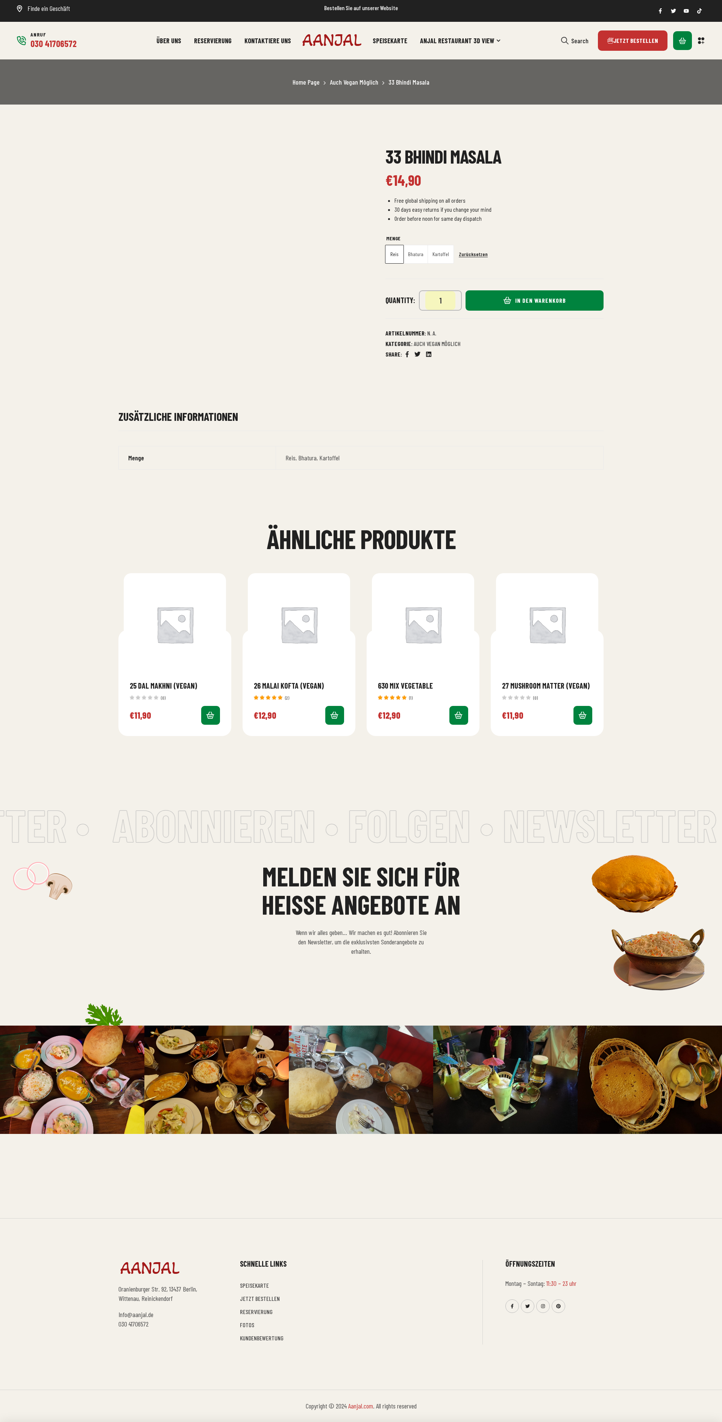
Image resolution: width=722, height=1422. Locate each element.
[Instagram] (543, 1306)
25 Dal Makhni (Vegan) (163, 685)
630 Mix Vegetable (405, 685)
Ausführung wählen (210, 715)
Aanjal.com (360, 1406)
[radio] (394, 254)
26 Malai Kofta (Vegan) (289, 685)
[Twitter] (527, 1306)
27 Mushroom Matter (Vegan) (546, 685)
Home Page (306, 82)
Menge (393, 238)
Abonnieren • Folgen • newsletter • (387, 824)
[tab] (178, 420)
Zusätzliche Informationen (178, 416)
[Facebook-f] (512, 1306)
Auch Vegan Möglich (354, 82)
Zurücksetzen (473, 254)
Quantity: (400, 300)
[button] (701, 40)
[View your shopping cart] (682, 40)
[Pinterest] (558, 1306)
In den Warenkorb (540, 300)
